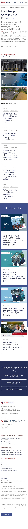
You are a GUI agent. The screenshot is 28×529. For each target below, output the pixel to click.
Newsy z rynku (14, 110)
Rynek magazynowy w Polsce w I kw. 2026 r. (11, 450)
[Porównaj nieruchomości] (20, 2)
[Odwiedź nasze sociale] (2, 427)
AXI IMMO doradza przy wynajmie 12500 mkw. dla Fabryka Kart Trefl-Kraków (10, 174)
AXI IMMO (3, 7)
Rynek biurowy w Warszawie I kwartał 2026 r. (11, 452)
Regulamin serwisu (5, 466)
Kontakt (3, 462)
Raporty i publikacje (5, 252)
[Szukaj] (15, 2)
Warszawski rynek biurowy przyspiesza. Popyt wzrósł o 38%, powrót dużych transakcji (14, 311)
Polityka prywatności (6, 464)
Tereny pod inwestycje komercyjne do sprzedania (14, 388)
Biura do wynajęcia (5, 441)
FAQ (2, 461)
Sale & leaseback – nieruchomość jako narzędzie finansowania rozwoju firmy (12, 345)
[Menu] (26, 2)
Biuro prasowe (4, 216)
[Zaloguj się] (22, 2)
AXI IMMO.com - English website (8, 470)
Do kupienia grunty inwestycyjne (8, 443)
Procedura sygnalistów (6, 468)
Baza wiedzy (4, 323)
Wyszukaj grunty (9, 96)
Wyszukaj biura (8, 82)
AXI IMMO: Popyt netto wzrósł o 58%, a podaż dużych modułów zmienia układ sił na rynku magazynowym (13, 240)
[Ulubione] (17, 2)
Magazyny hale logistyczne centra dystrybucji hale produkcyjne (14, 382)
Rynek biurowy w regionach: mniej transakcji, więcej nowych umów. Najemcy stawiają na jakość (14, 276)
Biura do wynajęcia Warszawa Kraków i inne (14, 376)
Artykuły (7, 7)
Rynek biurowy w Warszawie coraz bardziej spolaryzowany (9, 136)
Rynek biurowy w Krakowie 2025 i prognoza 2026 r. (13, 454)
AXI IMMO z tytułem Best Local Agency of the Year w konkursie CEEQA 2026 (10, 118)
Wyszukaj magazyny (9, 68)
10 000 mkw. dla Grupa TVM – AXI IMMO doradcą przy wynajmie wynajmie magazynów (10, 155)
